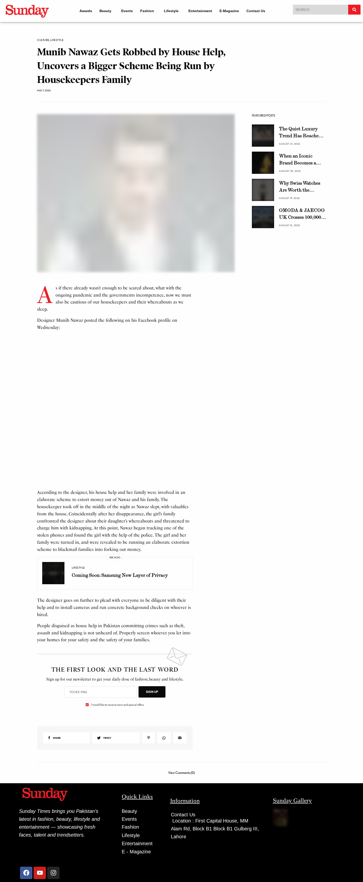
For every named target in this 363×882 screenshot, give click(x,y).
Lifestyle (172, 11)
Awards (82, 11)
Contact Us (259, 11)
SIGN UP (152, 758)
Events (126, 11)
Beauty (102, 11)
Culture (43, 40)
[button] (105, 10)
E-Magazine (232, 11)
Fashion (146, 11)
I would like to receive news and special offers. (117, 771)
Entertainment (204, 11)
